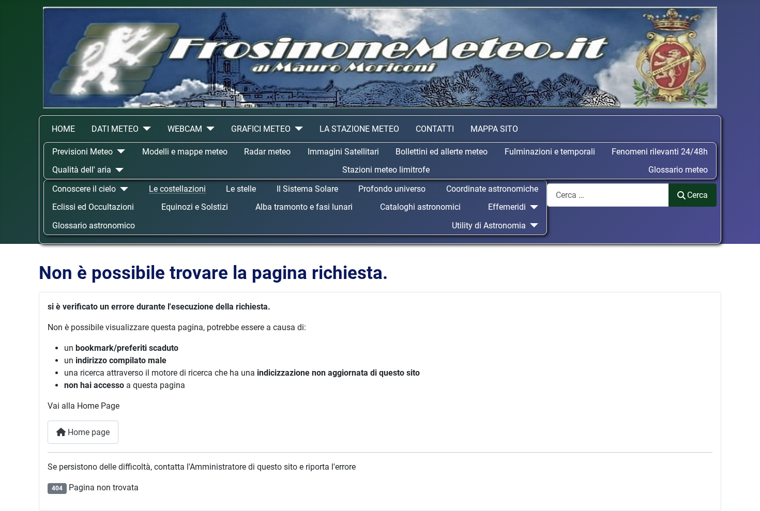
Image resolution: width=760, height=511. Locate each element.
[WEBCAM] (208, 129)
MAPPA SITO (494, 129)
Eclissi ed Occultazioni (93, 207)
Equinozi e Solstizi (194, 207)
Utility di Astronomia (489, 225)
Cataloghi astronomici (420, 207)
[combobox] (608, 195)
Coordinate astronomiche (492, 189)
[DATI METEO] (145, 129)
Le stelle (241, 189)
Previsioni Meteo (82, 152)
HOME (63, 129)
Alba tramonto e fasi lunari (304, 207)
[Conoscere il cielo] (122, 189)
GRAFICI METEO (261, 129)
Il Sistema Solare (307, 189)
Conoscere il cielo (84, 189)
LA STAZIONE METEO (359, 129)
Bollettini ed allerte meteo (442, 152)
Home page (88, 432)
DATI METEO (115, 129)
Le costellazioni (177, 189)
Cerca (697, 195)
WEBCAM (185, 129)
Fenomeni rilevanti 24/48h (660, 152)
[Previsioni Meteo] (119, 152)
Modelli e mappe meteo (184, 152)
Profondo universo (391, 189)
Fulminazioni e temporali (550, 152)
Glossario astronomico (93, 225)
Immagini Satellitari (343, 152)
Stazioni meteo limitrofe (386, 170)
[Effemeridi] (532, 207)
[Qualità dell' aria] (117, 170)
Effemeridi (507, 207)
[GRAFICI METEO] (297, 129)
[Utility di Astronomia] (532, 225)
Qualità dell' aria (81, 170)
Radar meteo (267, 152)
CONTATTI (435, 129)
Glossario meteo (678, 170)
